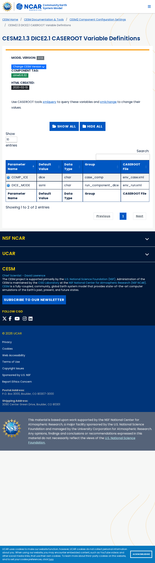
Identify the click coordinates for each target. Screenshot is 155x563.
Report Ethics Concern (17, 382)
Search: (143, 151)
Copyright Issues (13, 368)
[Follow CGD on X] (5, 319)
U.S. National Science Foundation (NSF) (90, 279)
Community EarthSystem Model (55, 6)
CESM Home (10, 19)
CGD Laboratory (48, 283)
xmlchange (108, 102)
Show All (66, 126)
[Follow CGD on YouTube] (18, 319)
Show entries (11, 139)
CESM (5, 286)
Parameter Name (16, 166)
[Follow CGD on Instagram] (25, 319)
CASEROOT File (131, 166)
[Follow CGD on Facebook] (11, 319)
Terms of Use (11, 362)
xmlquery (49, 102)
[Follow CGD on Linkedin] (31, 319)
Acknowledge (141, 554)
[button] (147, 239)
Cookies (7, 349)
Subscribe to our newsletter (34, 299)
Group (90, 164)
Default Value (45, 166)
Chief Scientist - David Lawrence (23, 275)
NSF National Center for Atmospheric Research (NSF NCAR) (107, 283)
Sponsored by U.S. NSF (16, 375)
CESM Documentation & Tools (44, 19)
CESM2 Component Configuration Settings (98, 19)
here (51, 559)
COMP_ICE (20, 177)
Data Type (68, 166)
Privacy (7, 342)
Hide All (94, 126)
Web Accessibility (13, 355)
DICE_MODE (21, 185)
